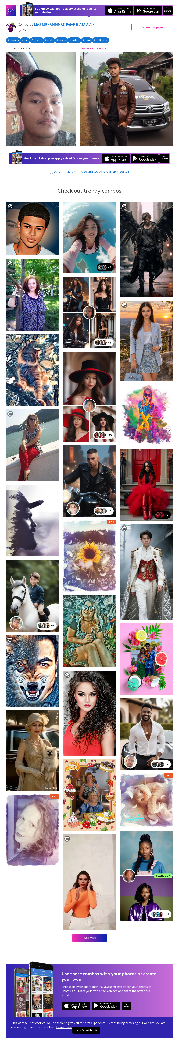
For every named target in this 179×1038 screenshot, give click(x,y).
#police (74, 40)
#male (49, 40)
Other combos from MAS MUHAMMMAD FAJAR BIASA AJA (91, 172)
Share (152, 27)
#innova (13, 40)
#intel (87, 40)
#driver (61, 40)
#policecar (101, 40)
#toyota (36, 40)
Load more (90, 938)
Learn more (64, 1027)
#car (25, 40)
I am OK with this (86, 1030)
